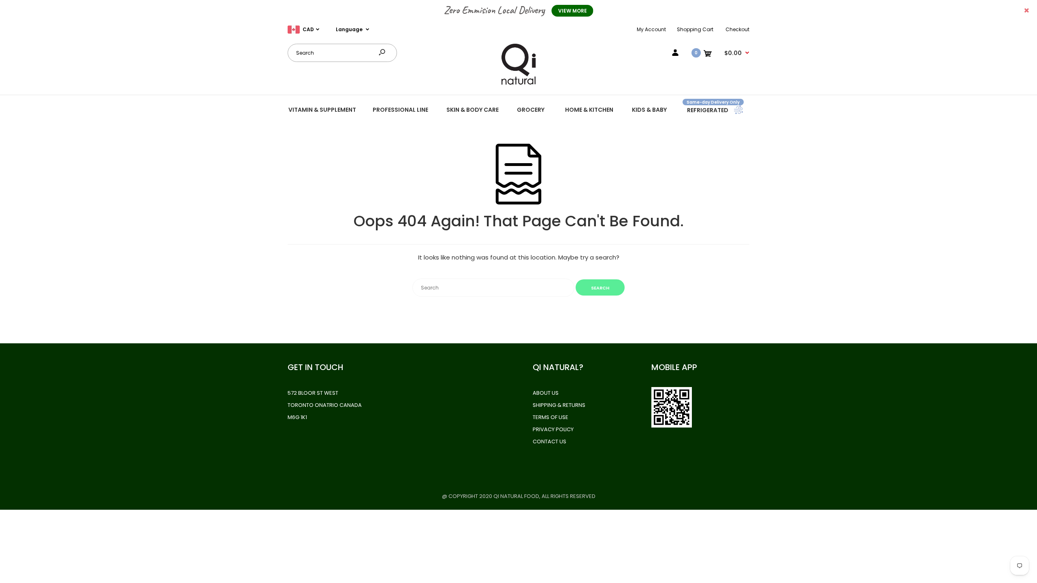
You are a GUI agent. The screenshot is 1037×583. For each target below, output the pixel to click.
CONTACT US (549, 441)
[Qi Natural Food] (518, 84)
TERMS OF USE (550, 417)
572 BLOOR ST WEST (313, 393)
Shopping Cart (695, 29)
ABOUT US (546, 393)
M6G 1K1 (297, 417)
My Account (651, 29)
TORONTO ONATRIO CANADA (325, 405)
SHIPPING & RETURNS (559, 405)
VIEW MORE (572, 10)
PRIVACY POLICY (553, 429)
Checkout (737, 29)
